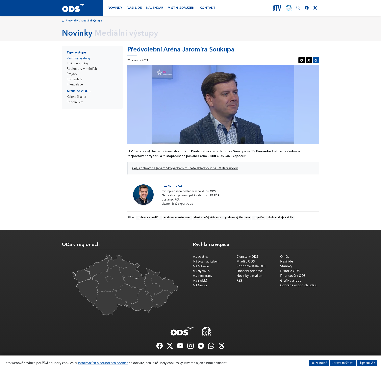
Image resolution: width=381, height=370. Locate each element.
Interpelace (75, 84)
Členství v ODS (247, 256)
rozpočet (259, 217)
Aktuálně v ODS (78, 91)
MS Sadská (200, 280)
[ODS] (182, 330)
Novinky (115, 8)
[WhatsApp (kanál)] (211, 347)
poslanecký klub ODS (237, 217)
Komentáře (75, 79)
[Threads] (221, 347)
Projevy (72, 74)
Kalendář (154, 8)
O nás (284, 256)
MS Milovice (201, 266)
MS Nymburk (201, 271)
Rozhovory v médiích (82, 69)
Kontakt (208, 8)
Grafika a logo (290, 280)
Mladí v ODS (246, 261)
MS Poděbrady (202, 276)
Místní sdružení (181, 8)
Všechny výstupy (78, 58)
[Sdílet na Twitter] (309, 60)
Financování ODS (293, 275)
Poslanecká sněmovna (177, 217)
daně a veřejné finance (207, 217)
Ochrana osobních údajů (298, 285)
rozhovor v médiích (149, 217)
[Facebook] (160, 347)
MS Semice (200, 285)
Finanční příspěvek (251, 271)
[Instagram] (190, 347)
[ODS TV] (180, 347)
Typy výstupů (76, 52)
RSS (239, 280)
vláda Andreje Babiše (280, 217)
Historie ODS (290, 271)
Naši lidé (134, 8)
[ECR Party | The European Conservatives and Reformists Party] (288, 8)
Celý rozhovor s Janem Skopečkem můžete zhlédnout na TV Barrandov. (185, 168)
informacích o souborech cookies (103, 363)
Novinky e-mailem (250, 275)
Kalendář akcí (76, 97)
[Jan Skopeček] (143, 194)
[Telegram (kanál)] (201, 347)
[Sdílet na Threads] (301, 60)
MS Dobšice (200, 257)
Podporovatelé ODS (251, 266)
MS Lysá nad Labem (206, 261)
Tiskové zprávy (78, 63)
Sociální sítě (75, 102)
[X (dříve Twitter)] (170, 347)
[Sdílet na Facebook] (316, 60)
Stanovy (286, 266)
